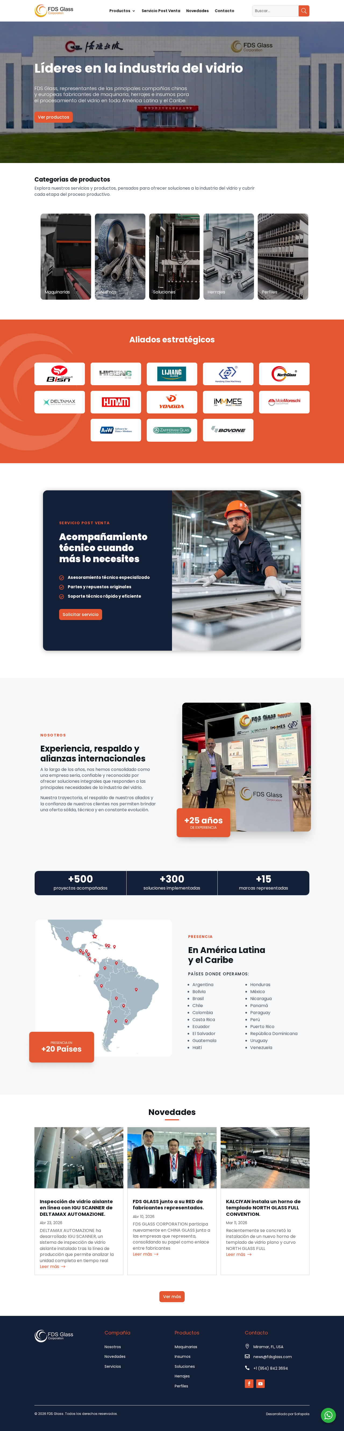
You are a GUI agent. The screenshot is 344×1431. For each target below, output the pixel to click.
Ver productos (53, 117)
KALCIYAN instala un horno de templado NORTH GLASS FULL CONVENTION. (263, 1207)
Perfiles (181, 1386)
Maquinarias (186, 1346)
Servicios (113, 1366)
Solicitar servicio (81, 614)
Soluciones (185, 1366)
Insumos (183, 1356)
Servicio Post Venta (161, 11)
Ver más (172, 1297)
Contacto (224, 11)
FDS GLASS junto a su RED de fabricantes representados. (168, 1204)
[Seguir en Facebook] (249, 1383)
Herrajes (182, 1376)
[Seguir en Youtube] (260, 1383)
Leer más (49, 1267)
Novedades (197, 11)
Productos (119, 11)
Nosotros (113, 1346)
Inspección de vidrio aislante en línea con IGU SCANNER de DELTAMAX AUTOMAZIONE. (76, 1207)
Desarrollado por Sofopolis (288, 1414)
